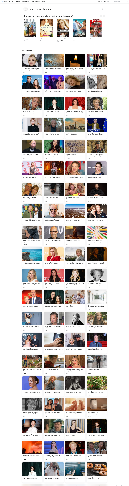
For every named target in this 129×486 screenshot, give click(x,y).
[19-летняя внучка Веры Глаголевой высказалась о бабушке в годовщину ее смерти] (75, 193)
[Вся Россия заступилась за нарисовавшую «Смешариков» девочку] (97, 236)
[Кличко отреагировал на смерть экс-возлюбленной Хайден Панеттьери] (32, 300)
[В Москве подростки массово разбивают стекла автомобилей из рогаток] (54, 64)
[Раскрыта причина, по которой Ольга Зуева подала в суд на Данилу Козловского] (97, 214)
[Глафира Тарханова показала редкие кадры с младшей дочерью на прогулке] (97, 171)
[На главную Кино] (5, 1)
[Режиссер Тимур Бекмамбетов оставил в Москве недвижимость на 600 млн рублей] (32, 150)
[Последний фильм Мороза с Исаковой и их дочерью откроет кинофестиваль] (75, 236)
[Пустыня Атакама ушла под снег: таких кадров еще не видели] (75, 214)
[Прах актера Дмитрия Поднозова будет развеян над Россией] (54, 128)
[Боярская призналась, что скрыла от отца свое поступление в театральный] (54, 107)
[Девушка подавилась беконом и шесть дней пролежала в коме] (97, 300)
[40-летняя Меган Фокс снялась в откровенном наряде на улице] (54, 150)
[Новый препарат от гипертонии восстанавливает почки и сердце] (54, 343)
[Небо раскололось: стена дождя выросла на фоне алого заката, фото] (32, 451)
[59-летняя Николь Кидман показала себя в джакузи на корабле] (54, 386)
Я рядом (92, 39)
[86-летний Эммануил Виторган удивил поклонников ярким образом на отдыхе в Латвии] (54, 214)
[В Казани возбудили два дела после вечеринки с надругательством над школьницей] (54, 193)
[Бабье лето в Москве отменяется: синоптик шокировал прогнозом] (97, 365)
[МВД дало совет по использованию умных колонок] (97, 408)
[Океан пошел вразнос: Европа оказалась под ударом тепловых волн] (32, 257)
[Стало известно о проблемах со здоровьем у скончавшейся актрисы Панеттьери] (32, 64)
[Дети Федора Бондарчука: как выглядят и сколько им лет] (54, 236)
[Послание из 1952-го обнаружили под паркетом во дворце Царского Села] (75, 150)
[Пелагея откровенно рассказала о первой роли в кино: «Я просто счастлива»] (75, 365)
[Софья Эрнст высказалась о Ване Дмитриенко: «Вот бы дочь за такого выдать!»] (75, 279)
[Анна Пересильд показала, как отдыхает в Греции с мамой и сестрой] (97, 322)
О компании (6, 485)
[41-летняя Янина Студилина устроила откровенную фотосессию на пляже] (32, 171)
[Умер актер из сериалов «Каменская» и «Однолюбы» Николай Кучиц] (54, 429)
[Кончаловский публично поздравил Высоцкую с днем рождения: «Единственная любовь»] (32, 193)
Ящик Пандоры (77, 39)
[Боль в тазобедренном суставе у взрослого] (32, 236)
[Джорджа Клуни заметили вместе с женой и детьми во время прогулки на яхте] (32, 343)
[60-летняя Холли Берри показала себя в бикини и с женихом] (54, 472)
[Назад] (101, 16)
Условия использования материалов (112, 485)
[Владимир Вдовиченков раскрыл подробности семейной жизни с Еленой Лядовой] (32, 85)
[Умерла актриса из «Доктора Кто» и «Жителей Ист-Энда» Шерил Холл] (32, 408)
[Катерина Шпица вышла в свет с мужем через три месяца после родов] (32, 429)
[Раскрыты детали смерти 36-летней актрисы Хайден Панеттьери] (54, 257)
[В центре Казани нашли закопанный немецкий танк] (97, 85)
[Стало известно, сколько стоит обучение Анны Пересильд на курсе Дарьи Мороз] (54, 451)
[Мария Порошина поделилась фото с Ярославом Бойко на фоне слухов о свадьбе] (54, 85)
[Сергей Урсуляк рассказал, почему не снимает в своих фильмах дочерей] (97, 343)
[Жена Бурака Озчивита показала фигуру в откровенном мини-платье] (54, 171)
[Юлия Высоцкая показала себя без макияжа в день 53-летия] (32, 279)
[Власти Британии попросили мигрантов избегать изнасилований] (75, 128)
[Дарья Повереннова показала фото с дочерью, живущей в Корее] (32, 472)
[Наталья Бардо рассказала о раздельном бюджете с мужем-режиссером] (32, 214)
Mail (2, 485)
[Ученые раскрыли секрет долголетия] (75, 300)
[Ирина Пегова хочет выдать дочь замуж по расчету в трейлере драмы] (97, 257)
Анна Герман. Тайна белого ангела (63, 39)
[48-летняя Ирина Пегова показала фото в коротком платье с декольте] (32, 107)
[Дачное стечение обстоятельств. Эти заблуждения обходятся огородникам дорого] (32, 365)
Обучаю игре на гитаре (46, 39)
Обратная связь (123, 485)
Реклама (11, 485)
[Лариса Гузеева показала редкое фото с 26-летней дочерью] (97, 64)
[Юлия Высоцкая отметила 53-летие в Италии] (75, 429)
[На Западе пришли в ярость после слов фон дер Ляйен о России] (97, 128)
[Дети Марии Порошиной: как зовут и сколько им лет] (97, 107)
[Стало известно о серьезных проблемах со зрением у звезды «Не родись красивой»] (75, 171)
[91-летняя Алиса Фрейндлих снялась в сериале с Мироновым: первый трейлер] (97, 150)
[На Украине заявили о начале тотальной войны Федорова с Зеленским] (97, 193)
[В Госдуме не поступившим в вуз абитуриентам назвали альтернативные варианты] (75, 472)
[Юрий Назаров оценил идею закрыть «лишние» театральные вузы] (75, 451)
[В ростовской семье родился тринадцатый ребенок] (75, 408)
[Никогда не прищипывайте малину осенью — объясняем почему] (97, 386)
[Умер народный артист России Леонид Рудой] (75, 64)
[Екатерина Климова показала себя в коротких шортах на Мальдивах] (32, 322)
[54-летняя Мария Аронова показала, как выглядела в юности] (75, 322)
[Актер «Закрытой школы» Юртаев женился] (97, 451)
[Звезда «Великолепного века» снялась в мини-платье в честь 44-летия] (32, 386)
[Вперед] (104, 16)
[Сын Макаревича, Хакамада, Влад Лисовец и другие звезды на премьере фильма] (97, 429)
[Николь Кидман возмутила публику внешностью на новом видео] (75, 257)
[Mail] (2, 1)
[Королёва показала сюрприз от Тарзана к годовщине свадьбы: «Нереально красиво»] (54, 300)
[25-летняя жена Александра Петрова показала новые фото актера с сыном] (54, 408)
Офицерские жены (29, 39)
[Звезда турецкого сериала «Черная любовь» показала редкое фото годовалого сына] (54, 279)
